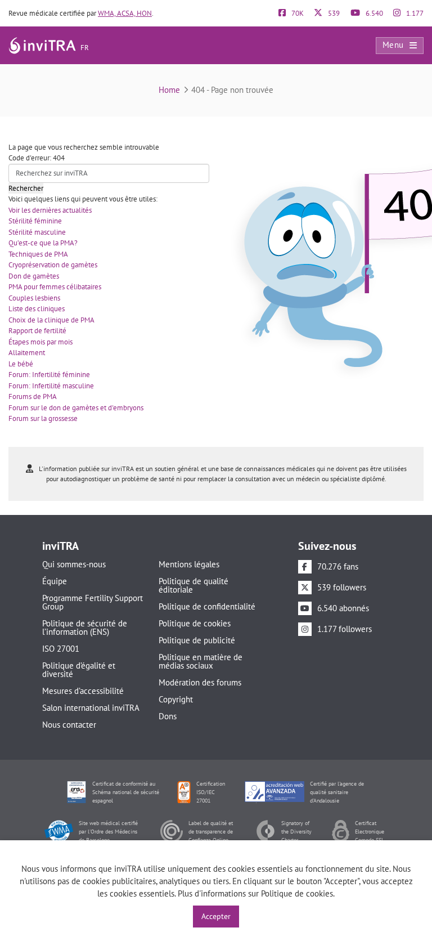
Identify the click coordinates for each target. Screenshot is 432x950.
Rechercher (25, 188)
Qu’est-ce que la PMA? (43, 243)
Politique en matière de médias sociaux (200, 661)
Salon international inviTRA (91, 707)
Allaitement (26, 352)
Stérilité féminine (35, 221)
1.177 (414, 13)
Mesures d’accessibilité (83, 691)
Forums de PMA (32, 396)
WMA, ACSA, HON (125, 13)
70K (297, 13)
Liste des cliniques (36, 308)
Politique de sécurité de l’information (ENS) (84, 627)
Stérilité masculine (37, 232)
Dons (168, 716)
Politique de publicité (197, 640)
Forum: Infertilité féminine (49, 374)
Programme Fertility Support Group (92, 602)
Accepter (216, 916)
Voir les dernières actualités (50, 210)
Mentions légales (189, 564)
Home (169, 89)
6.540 (373, 13)
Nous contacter (69, 724)
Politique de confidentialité (207, 606)
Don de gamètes (33, 276)
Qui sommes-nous (74, 564)
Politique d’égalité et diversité (78, 669)
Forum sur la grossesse (43, 418)
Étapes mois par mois (40, 342)
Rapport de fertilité (37, 330)
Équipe (54, 581)
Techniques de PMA (38, 254)
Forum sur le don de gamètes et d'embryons (75, 408)
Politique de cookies (195, 623)
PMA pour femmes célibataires (54, 287)
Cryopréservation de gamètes (52, 265)
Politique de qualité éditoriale (193, 585)
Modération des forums (200, 682)
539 (333, 13)
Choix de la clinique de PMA (51, 320)
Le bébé (20, 364)
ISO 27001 (60, 648)
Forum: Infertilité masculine (51, 386)
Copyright (176, 699)
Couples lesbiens (34, 298)
